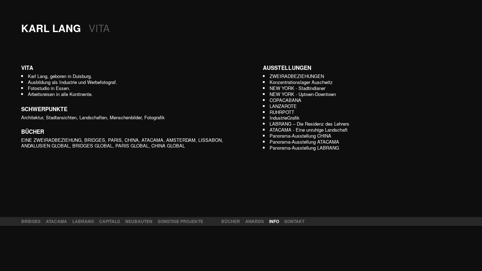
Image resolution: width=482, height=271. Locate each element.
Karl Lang (65, 28)
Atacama (56, 221)
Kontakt (294, 221)
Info (274, 221)
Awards (254, 221)
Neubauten (138, 221)
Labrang (83, 221)
